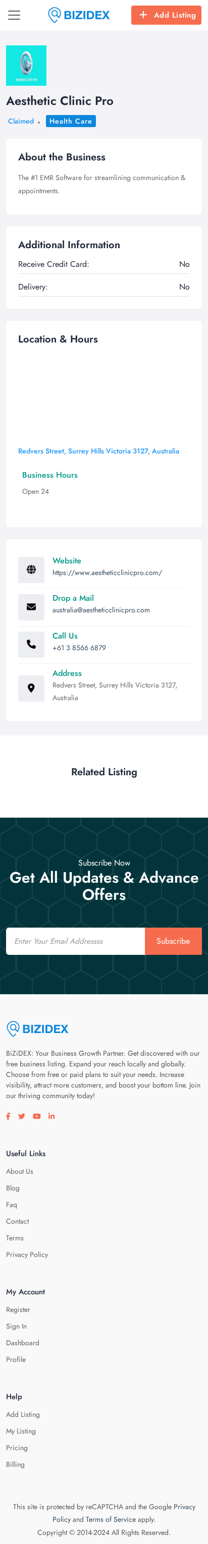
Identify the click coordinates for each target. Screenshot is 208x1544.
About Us (19, 1171)
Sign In (16, 1326)
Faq (11, 1204)
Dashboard (22, 1343)
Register (18, 1309)
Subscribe (173, 941)
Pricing (17, 1448)
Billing (15, 1464)
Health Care (70, 121)
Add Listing (175, 15)
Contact (17, 1221)
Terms (15, 1238)
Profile (16, 1359)
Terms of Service (111, 1519)
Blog (13, 1188)
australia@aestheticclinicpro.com (101, 610)
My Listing (21, 1431)
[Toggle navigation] (14, 15)
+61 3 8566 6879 (79, 648)
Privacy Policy (27, 1254)
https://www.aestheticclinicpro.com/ (107, 572)
